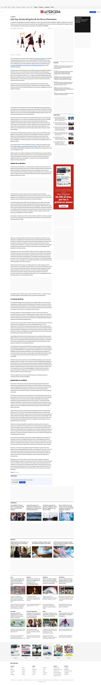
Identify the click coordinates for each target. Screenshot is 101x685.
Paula (60, 611)
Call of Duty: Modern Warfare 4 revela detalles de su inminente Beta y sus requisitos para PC (18, 630)
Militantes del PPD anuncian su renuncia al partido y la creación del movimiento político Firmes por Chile (61, 123)
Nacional (9, 7)
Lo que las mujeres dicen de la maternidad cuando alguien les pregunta (66, 615)
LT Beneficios (41, 7)
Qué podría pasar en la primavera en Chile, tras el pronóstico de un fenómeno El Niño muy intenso (34, 507)
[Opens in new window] (36, 656)
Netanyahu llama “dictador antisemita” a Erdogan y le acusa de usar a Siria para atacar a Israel (50, 637)
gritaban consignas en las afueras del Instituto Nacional (25, 146)
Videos (31, 7)
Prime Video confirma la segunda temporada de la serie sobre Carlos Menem (33, 637)
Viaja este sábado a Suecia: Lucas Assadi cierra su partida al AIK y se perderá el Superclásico (65, 605)
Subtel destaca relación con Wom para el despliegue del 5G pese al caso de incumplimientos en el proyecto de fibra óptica (64, 89)
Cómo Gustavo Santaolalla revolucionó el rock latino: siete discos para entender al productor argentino (33, 631)
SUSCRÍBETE (63, 206)
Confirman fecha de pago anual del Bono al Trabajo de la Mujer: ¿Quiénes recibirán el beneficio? (63, 544)
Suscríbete (23, 482)
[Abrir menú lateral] (2, 12)
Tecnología (18, 7)
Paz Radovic (14, 28)
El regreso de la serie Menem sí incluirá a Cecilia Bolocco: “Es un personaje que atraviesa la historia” (34, 615)
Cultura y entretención (32, 611)
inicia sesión (15, 482)
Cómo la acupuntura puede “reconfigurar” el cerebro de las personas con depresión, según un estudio (49, 606)
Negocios (13, 7)
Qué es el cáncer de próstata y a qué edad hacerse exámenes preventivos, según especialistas (61, 133)
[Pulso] (26, 656)
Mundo (27, 7)
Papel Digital (47, 7)
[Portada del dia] (63, 186)
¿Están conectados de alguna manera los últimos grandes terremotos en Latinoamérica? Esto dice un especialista (50, 581)
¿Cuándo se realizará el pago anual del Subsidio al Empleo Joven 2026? (41, 543)
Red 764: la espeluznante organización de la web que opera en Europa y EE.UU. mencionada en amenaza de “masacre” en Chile (63, 83)
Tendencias (45, 577)
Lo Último (36, 7)
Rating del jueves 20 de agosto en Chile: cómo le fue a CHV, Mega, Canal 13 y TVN (19, 544)
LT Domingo (13, 16)
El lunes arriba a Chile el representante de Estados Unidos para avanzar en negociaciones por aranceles (33, 598)
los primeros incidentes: (40, 58)
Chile (12, 577)
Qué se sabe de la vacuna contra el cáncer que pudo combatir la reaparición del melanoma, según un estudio (66, 508)
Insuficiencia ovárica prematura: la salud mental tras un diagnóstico (65, 636)
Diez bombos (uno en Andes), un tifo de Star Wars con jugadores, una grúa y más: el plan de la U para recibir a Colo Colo (66, 598)
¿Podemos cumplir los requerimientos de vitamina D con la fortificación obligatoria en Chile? (50, 598)
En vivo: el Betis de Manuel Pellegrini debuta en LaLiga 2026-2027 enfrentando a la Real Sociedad (66, 581)
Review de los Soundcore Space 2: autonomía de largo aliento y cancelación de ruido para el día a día (18, 637)
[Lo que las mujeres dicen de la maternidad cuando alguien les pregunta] (66, 623)
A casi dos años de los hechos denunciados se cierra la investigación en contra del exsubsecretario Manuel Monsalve (61, 143)
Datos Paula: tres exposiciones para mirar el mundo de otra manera (66, 630)
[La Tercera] (15, 656)
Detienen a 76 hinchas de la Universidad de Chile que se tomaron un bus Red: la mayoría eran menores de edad (63, 67)
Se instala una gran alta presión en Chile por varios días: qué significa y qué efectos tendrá (50, 507)
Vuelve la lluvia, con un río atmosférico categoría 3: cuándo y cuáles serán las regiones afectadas (61, 138)
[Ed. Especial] (47, 656)
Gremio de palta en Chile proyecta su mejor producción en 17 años (34, 605)
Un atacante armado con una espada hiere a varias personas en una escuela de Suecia (63, 94)
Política (5, 7)
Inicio (2, 7)
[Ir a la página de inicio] (50, 12)
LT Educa (52, 7)
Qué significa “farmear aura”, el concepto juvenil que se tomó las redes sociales (17, 507)
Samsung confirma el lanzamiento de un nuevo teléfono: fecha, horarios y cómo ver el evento (17, 615)
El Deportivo (23, 7)
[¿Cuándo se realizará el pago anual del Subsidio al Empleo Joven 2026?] (42, 552)
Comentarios (19, 54)
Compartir (13, 54)
